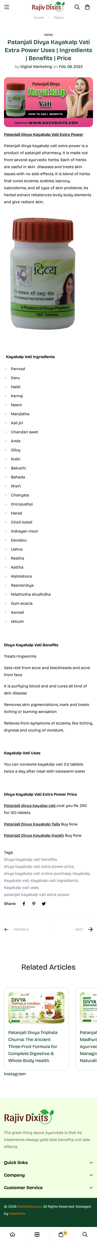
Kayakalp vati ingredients (54, 880)
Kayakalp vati (16, 880)
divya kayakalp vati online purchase (37, 873)
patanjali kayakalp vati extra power (36, 894)
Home (39, 17)
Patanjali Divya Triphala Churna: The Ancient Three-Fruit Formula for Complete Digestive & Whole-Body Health (32, 1046)
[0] (60, 1234)
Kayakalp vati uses (21, 887)
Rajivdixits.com (30, 1206)
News (59, 17)
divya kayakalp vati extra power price (39, 866)
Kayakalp (81, 873)
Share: (10, 903)
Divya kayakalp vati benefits (30, 859)
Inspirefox (17, 1213)
